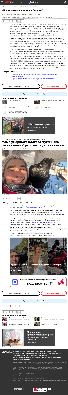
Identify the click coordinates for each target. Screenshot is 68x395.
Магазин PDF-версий (18, 353)
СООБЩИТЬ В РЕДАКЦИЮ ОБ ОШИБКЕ (22, 359)
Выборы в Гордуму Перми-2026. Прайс (52, 357)
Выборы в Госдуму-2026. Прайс (39, 355)
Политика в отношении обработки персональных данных (25, 377)
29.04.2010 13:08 (6, 6)
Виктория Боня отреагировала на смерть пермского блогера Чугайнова (52, 323)
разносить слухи (55, 212)
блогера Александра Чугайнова (33, 206)
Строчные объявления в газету (21, 355)
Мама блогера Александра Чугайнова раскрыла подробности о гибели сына (19, 318)
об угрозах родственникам (33, 207)
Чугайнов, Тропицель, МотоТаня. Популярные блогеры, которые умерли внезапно (36, 266)
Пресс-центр (30, 351)
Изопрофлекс (43, 58)
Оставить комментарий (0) (54, 86)
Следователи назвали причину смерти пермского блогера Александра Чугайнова (52, 318)
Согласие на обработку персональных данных (23, 375)
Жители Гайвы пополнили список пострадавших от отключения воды (18, 112)
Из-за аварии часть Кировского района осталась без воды (33, 78)
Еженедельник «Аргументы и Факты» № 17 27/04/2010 (38, 17)
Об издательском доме (19, 351)
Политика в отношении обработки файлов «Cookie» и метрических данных (29, 378)
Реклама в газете (51, 351)
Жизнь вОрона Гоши (7, 194)
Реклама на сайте (40, 351)
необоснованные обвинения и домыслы (46, 222)
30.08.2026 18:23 (6, 139)
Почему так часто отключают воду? (25, 80)
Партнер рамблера (27, 388)
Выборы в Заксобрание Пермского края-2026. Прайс (26, 357)
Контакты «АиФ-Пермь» (55, 353)
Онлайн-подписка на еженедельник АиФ (36, 353)
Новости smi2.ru (7, 134)
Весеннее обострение (14, 100)
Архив (9, 17)
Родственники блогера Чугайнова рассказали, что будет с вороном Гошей (19, 323)
